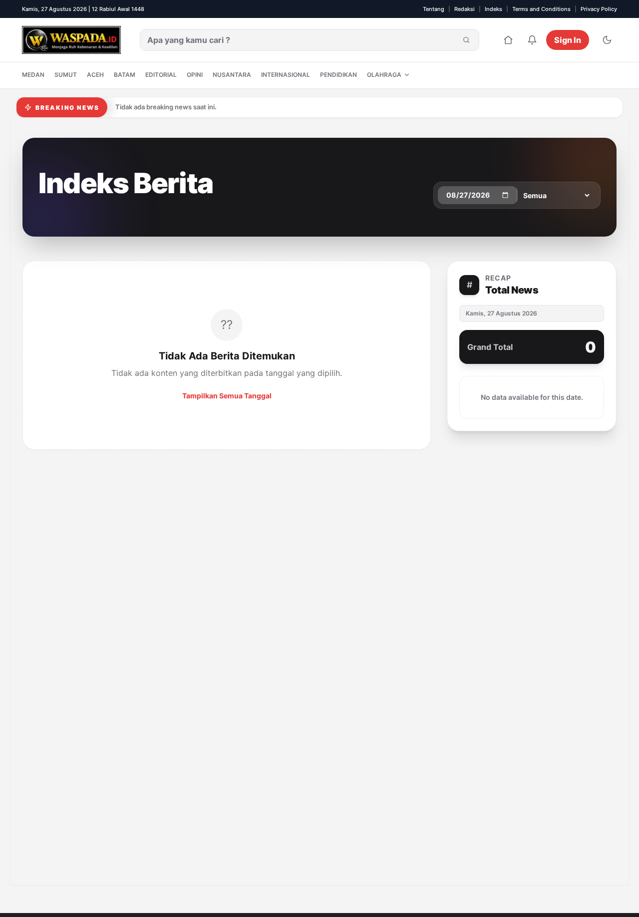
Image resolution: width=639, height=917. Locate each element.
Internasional (285, 74)
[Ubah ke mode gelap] (607, 40)
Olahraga (384, 74)
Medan (33, 74)
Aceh (95, 74)
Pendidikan (338, 74)
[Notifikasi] (532, 40)
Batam (124, 74)
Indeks (493, 8)
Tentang (433, 8)
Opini (195, 74)
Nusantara (232, 74)
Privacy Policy (599, 8)
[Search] (466, 40)
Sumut (65, 74)
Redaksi (464, 8)
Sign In (567, 40)
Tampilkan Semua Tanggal (227, 395)
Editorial (161, 74)
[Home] (508, 40)
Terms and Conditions (541, 8)
